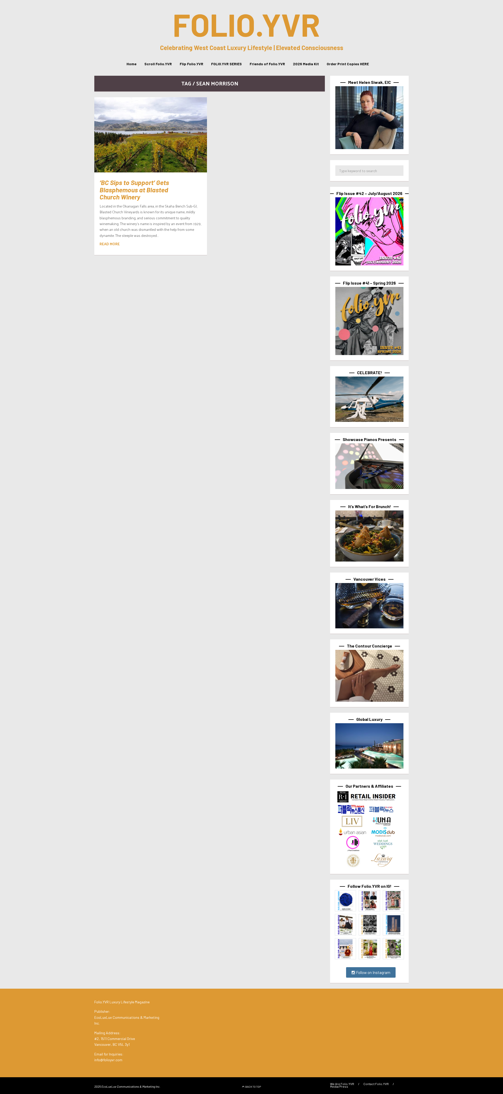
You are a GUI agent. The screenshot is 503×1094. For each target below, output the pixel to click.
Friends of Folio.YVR (267, 64)
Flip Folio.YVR (191, 64)
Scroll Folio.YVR (158, 64)
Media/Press (339, 1086)
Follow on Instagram (372, 972)
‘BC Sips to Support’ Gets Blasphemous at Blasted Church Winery (134, 189)
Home (131, 64)
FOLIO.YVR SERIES (226, 64)
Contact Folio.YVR (376, 1083)
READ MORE (110, 244)
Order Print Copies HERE (348, 64)
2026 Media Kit (306, 64)
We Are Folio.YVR (342, 1083)
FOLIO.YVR (246, 24)
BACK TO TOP (253, 1086)
